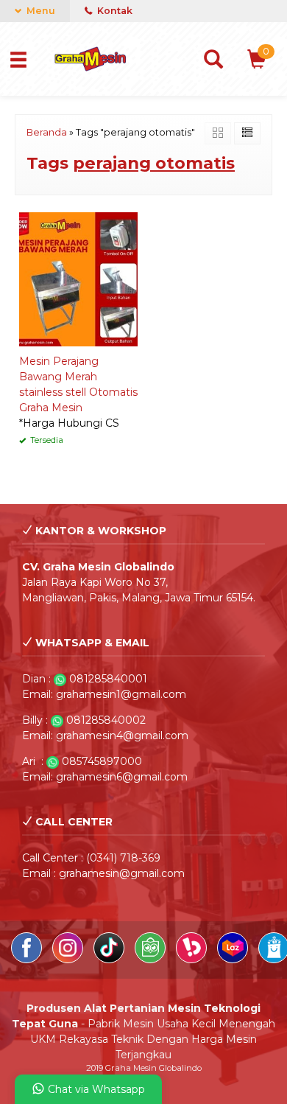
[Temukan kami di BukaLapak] (193, 959)
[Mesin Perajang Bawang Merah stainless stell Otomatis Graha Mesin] (78, 278)
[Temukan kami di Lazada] (234, 959)
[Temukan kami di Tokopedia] (152, 959)
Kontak (113, 10)
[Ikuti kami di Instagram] (69, 959)
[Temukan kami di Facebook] (28, 959)
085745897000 (102, 761)
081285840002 (106, 720)
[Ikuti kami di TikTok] (110, 959)
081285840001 (108, 678)
